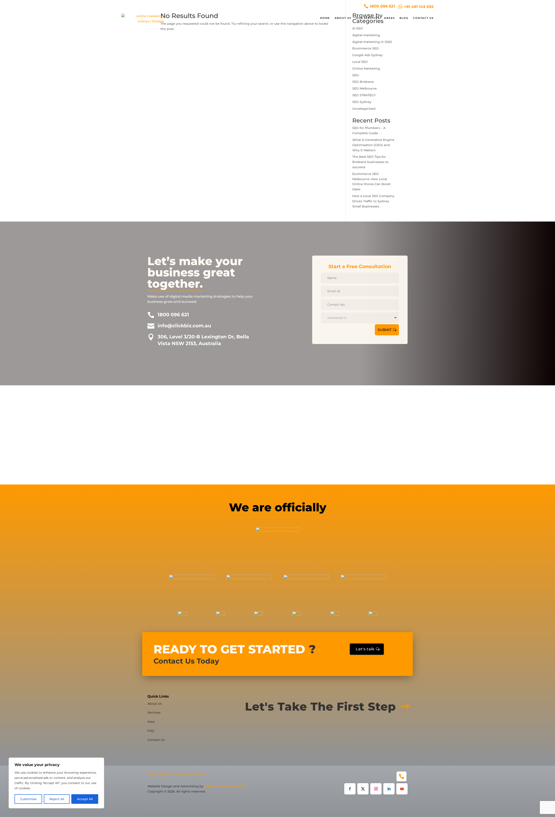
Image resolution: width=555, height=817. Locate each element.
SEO (355, 75)
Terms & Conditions (189, 774)
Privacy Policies (159, 774)
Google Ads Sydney (367, 55)
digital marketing (366, 35)
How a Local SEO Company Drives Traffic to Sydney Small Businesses (373, 201)
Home (325, 18)
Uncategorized (363, 109)
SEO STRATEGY (364, 95)
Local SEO (360, 62)
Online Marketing (366, 68)
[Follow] (350, 788)
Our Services (367, 18)
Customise (28, 799)
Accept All (85, 799)
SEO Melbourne (364, 88)
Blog (404, 18)
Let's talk (365, 649)
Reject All (56, 799)
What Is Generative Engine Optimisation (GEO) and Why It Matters (373, 145)
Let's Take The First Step (320, 706)
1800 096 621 (173, 315)
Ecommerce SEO (365, 48)
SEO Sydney (361, 102)
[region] (56, 783)
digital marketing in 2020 (372, 42)
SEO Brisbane (363, 82)
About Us (343, 18)
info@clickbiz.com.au (184, 326)
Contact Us (423, 18)
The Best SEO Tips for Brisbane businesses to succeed (370, 162)
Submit (385, 330)
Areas (389, 18)
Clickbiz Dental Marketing (224, 786)
